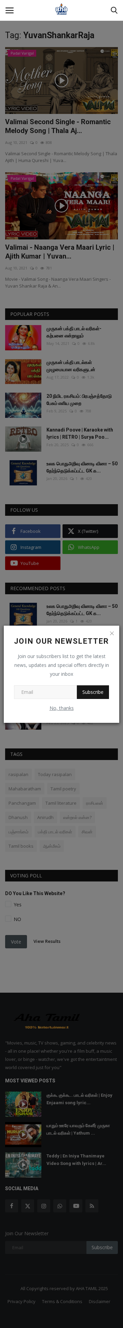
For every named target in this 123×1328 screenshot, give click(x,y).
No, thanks (62, 708)
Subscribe (93, 692)
